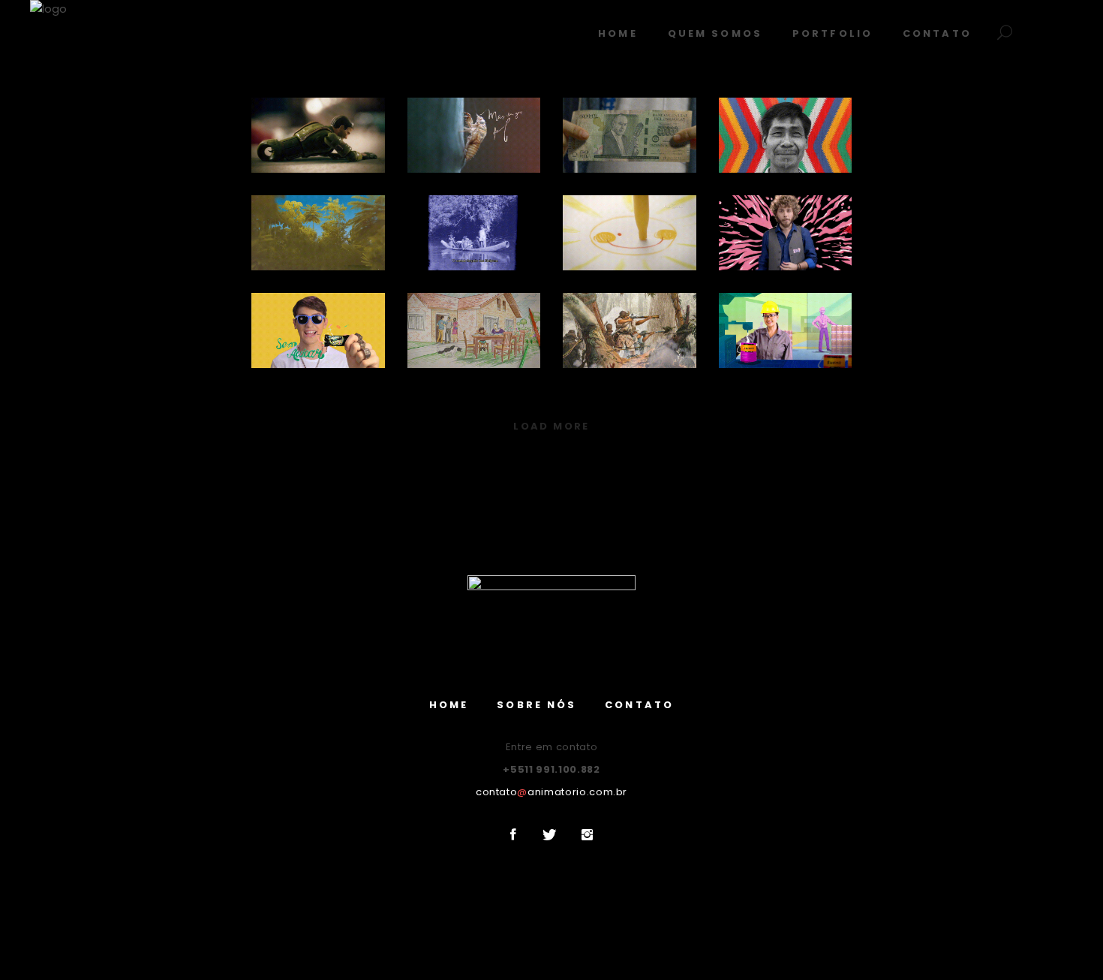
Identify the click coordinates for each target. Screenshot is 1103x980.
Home (448, 705)
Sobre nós (536, 705)
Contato (639, 705)
